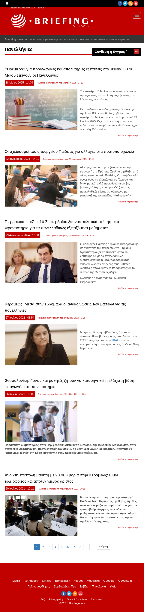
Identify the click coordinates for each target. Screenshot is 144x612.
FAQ (43, 599)
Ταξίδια (84, 586)
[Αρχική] (51, 21)
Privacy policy (56, 599)
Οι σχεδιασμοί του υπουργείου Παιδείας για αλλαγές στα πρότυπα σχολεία (69, 151)
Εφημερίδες (62, 580)
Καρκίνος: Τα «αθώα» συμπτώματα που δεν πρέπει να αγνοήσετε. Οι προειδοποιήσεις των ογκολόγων (72, 39)
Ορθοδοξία (125, 580)
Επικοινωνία (97, 599)
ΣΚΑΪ (115, 340)
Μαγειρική (93, 580)
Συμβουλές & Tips (65, 586)
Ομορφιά (109, 580)
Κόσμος (78, 580)
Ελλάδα (46, 580)
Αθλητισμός (31, 580)
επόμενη (103, 546)
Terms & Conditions (77, 599)
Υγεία (113, 586)
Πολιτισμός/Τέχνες (39, 586)
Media (16, 580)
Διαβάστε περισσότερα (128, 135)
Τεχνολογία (99, 586)
